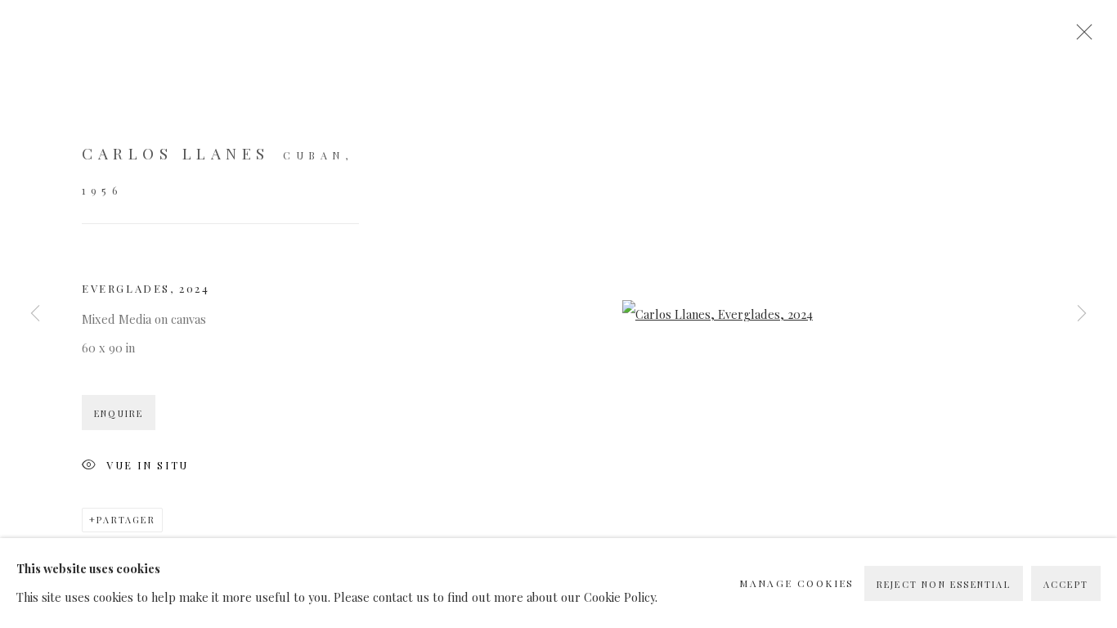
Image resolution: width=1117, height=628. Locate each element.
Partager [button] (125, 520)
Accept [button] (1065, 584)
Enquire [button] (118, 413)
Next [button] (1082, 314)
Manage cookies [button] (797, 583)
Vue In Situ (147, 464)
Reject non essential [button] (944, 584)
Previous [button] (35, 314)
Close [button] (1080, 37)
